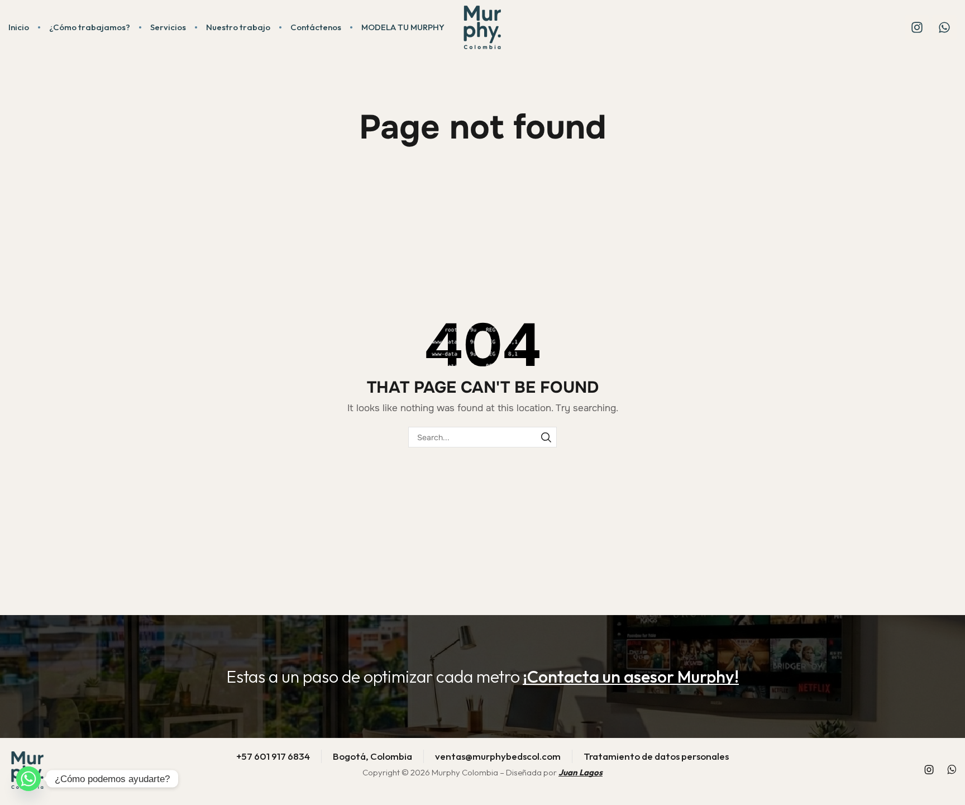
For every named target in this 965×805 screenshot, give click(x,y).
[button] (631, 676)
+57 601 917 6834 (273, 756)
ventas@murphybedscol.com (498, 756)
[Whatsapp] (944, 27)
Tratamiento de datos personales (656, 756)
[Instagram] (917, 27)
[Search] (546, 437)
